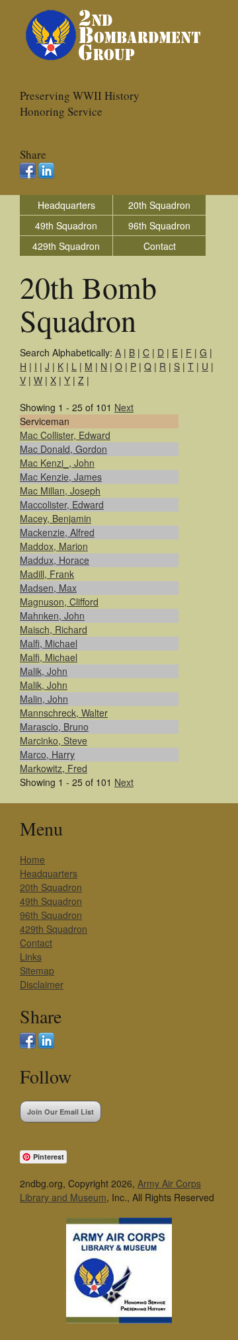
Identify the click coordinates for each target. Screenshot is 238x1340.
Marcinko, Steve (53, 740)
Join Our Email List (60, 1112)
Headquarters (66, 205)
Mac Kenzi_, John (57, 462)
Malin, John (44, 698)
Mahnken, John (52, 615)
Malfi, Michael (48, 643)
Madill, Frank (47, 573)
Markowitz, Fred (53, 768)
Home (32, 859)
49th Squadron (66, 225)
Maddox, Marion (54, 546)
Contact (159, 246)
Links (31, 956)
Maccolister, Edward (62, 504)
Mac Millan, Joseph (60, 490)
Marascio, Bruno (54, 726)
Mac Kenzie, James (61, 476)
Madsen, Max (48, 587)
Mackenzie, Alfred (57, 532)
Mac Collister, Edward (65, 435)
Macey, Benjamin (55, 518)
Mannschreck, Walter (64, 712)
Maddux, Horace (54, 560)
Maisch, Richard (53, 629)
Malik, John (43, 671)
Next (124, 407)
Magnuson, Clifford (59, 601)
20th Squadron (159, 205)
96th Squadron (159, 225)
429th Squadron (66, 246)
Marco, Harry (47, 754)
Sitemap (37, 970)
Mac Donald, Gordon (63, 448)
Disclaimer (41, 984)
